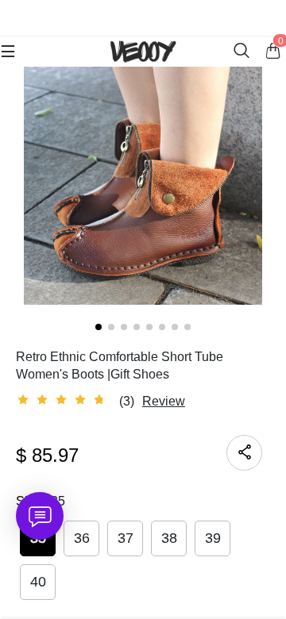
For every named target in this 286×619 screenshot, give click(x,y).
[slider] (63, 400)
